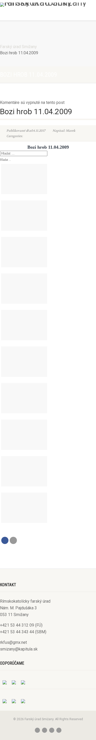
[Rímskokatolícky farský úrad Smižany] (48, 5)
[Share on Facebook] (4, 540)
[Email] (13, 540)
